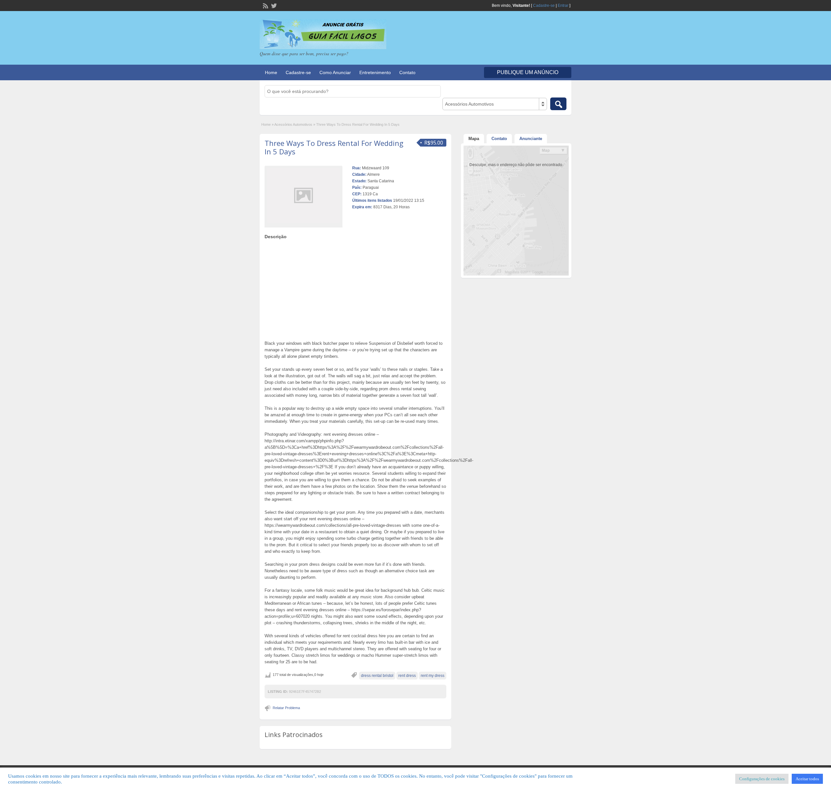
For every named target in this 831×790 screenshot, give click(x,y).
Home (271, 72)
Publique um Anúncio (527, 72)
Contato (407, 72)
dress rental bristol (377, 675)
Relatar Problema (286, 708)
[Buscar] (558, 103)
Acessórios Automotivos (293, 124)
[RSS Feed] (264, 5)
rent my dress (432, 675)
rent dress (407, 675)
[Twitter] (273, 5)
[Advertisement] (355, 288)
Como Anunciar (335, 72)
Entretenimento (375, 72)
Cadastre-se (544, 5)
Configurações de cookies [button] (762, 778)
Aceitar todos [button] (807, 778)
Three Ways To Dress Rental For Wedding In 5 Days (334, 147)
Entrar (563, 5)
